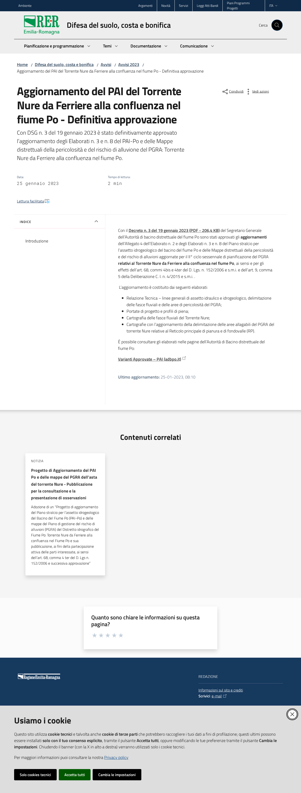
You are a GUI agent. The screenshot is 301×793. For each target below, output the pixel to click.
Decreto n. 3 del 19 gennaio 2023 (174, 230)
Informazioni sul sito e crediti (220, 690)
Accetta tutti (74, 774)
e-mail (217, 696)
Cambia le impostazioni (117, 774)
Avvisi (106, 64)
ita (271, 5)
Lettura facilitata (30, 201)
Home (22, 64)
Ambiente (25, 5)
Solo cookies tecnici (35, 774)
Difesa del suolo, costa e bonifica (64, 64)
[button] (277, 25)
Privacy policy (116, 757)
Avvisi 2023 (128, 64)
